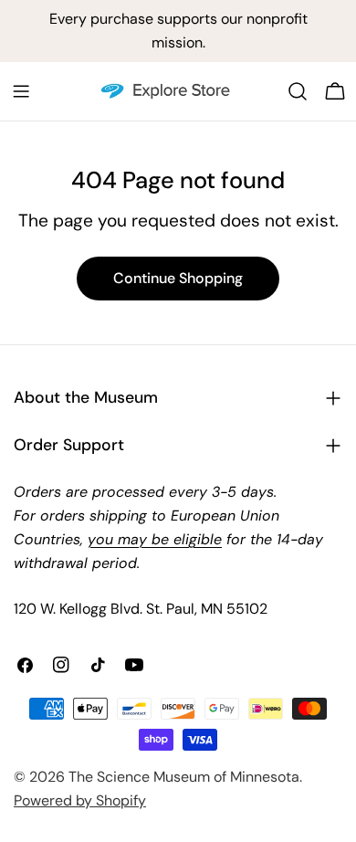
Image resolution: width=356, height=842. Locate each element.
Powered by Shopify (80, 800)
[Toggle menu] (21, 91)
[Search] (297, 91)
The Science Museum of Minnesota (183, 776)
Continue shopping (178, 278)
